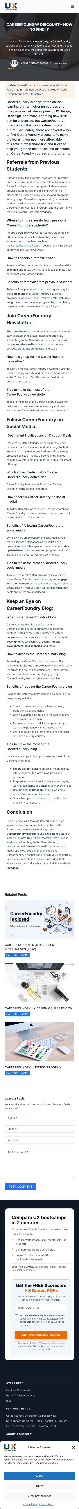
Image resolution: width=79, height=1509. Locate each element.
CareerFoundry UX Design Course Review (31, 1415)
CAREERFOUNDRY (17, 955)
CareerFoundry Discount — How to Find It (31, 1426)
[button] (73, 1447)
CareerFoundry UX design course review (35, 245)
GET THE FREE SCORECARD (41, 1334)
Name (12, 1117)
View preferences (39, 1496)
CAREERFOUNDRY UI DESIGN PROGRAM (33, 1067)
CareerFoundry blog (36, 661)
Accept (39, 1475)
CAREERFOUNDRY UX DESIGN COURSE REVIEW (38, 1008)
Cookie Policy (30, 1504)
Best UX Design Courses (20, 1395)
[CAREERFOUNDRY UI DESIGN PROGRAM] (39, 1041)
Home (11, 68)
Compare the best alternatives (25, 93)
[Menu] (72, 6)
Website (13, 1140)
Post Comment (20, 1186)
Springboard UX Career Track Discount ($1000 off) (37, 1420)
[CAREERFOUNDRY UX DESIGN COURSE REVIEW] (39, 982)
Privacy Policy (46, 1504)
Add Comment (18, 1152)
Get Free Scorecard (18, 1390)
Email (12, 1129)
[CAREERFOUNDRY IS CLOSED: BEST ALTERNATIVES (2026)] (39, 919)
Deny (39, 1485)
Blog (9, 1400)
